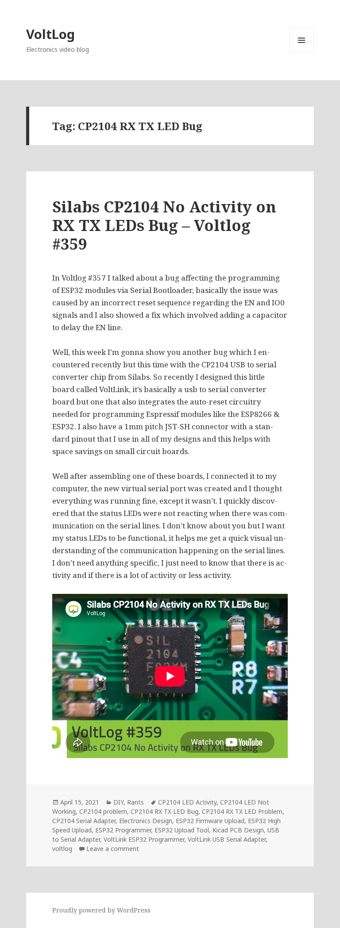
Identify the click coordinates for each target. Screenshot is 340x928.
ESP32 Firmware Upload (210, 820)
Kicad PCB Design (238, 830)
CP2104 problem (103, 811)
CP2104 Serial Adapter (84, 820)
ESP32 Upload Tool (182, 830)
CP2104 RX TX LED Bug (164, 811)
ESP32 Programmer (123, 830)
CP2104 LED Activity (187, 802)
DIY (118, 802)
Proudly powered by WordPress (101, 910)
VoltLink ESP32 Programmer (144, 839)
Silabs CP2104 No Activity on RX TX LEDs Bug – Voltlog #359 (164, 225)
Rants (135, 802)
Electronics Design (145, 820)
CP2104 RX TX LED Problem (242, 811)
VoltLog (50, 33)
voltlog (62, 848)
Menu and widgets (302, 52)
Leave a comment (112, 848)
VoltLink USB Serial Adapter (227, 839)
